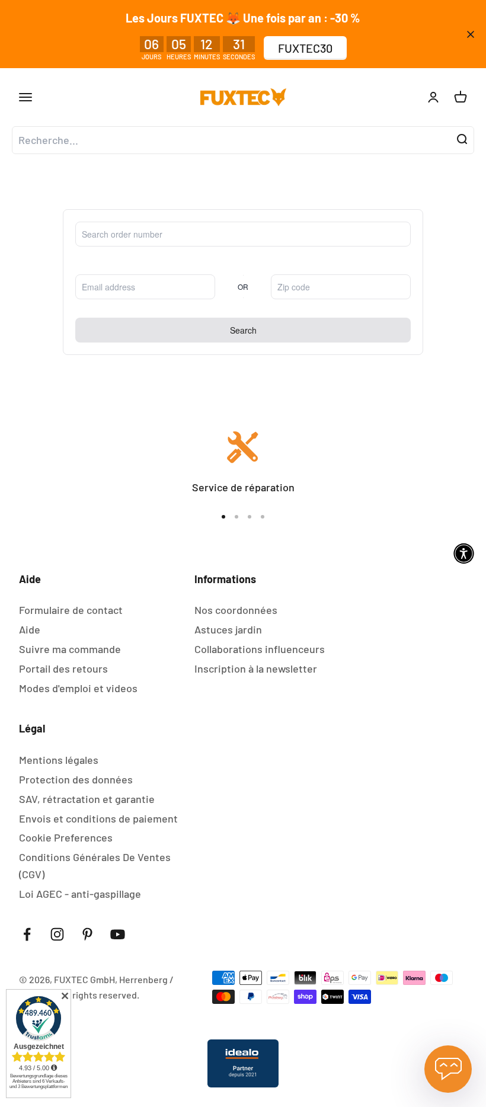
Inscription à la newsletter (255, 668)
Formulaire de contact (71, 609)
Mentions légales (58, 759)
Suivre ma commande (70, 648)
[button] (463, 553)
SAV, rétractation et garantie (87, 798)
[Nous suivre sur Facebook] (27, 934)
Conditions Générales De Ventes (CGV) (95, 865)
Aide (29, 629)
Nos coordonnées (235, 609)
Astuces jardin (228, 629)
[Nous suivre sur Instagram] (57, 934)
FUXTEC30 (305, 48)
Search (243, 330)
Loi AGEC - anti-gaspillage (80, 893)
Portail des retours (63, 668)
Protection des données (76, 779)
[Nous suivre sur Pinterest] (87, 934)
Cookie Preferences (66, 837)
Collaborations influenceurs (259, 648)
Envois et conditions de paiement (98, 818)
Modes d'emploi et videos (78, 688)
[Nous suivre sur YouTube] (118, 934)
